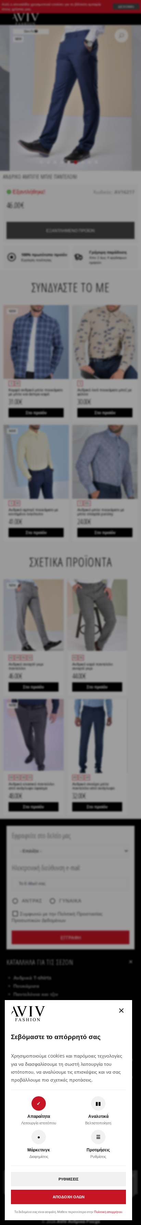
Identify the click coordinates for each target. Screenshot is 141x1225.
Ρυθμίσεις (69, 1179)
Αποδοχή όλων (69, 1196)
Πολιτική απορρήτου (108, 1212)
